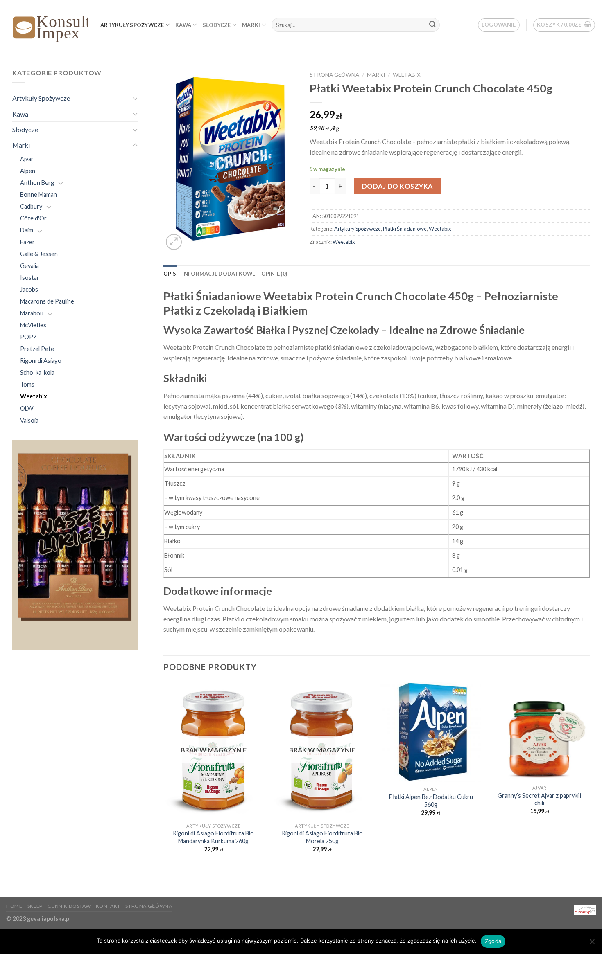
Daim (26, 230)
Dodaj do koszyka (397, 186)
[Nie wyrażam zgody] (592, 943)
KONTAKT (108, 906)
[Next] (589, 774)
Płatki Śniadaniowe (405, 228)
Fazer (27, 242)
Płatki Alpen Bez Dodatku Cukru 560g (431, 800)
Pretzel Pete (37, 348)
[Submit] (432, 25)
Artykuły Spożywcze (132, 25)
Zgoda (493, 941)
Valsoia (29, 420)
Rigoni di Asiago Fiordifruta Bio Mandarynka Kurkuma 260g (213, 837)
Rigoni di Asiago (40, 360)
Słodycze (217, 25)
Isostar (29, 277)
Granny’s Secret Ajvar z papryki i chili (539, 799)
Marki (251, 25)
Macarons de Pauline (47, 301)
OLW (27, 408)
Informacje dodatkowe (219, 273)
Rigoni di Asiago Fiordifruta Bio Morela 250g (322, 837)
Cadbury (31, 206)
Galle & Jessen (39, 253)
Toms (27, 384)
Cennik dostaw (69, 906)
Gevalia (29, 265)
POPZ (28, 336)
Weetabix (33, 396)
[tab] (170, 274)
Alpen (27, 170)
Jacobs (29, 289)
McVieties (33, 325)
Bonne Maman (38, 194)
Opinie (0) (274, 273)
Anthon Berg (37, 182)
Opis (170, 273)
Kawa (183, 25)
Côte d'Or (33, 218)
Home (14, 906)
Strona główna (334, 75)
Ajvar (27, 158)
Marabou (31, 313)
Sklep (35, 906)
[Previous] (164, 774)
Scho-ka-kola (37, 372)
